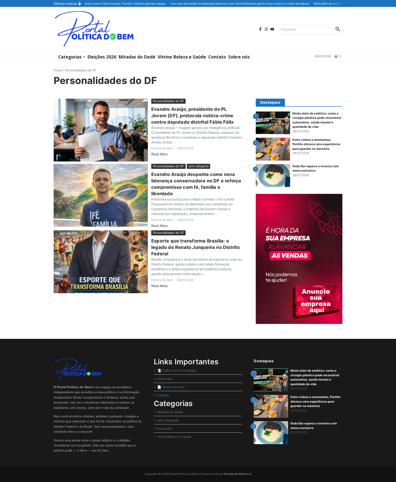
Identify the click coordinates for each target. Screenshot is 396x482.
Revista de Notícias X (237, 474)
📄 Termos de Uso (170, 387)
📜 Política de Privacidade (176, 370)
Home (58, 70)
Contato (217, 57)
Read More (159, 154)
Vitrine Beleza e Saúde (182, 57)
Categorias (70, 57)
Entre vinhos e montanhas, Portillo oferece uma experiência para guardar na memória (316, 144)
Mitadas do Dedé (136, 57)
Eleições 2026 (101, 57)
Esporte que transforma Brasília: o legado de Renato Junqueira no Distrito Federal (195, 247)
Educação (164, 428)
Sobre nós (239, 57)
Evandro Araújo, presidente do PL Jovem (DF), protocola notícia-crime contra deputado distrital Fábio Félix (192, 115)
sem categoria (198, 166)
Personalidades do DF (168, 101)
